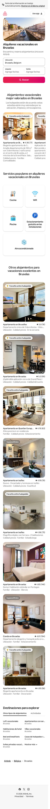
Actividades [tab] (36, 713)
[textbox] (13, 71)
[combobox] (24, 62)
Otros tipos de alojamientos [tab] (15, 713)
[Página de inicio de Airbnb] (5, 13)
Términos (29, 796)
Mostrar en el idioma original (33, 6)
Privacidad (19, 796)
